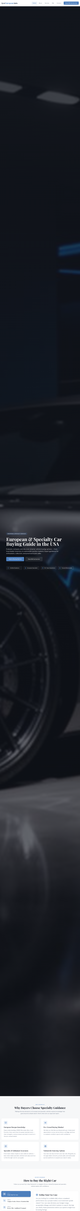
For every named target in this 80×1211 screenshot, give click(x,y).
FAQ (53, 3)
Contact (59, 3)
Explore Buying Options (15, 559)
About (40, 3)
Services (47, 3)
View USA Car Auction (34, 559)
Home (34, 3)
